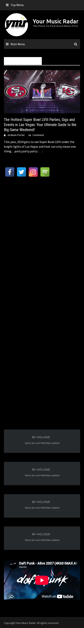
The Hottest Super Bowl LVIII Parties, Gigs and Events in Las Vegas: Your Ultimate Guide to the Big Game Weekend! (40, 124)
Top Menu (17, 5)
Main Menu (18, 44)
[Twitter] (21, 172)
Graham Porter (16, 135)
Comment (38, 135)
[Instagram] (33, 172)
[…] (40, 151)
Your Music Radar (56, 21)
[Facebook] (10, 172)
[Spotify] (45, 172)
